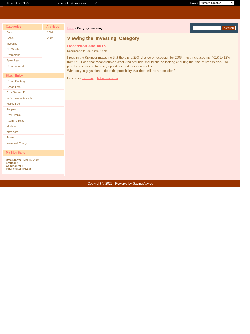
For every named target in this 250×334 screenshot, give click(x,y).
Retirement (13, 54)
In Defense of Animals (19, 98)
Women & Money (17, 143)
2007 (50, 37)
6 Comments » (107, 78)
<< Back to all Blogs (17, 2)
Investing (12, 43)
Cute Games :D (16, 92)
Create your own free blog (82, 2)
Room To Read (15, 120)
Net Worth (13, 49)
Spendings (13, 60)
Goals (10, 37)
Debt (9, 32)
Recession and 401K (86, 46)
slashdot (12, 126)
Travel (10, 137)
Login (59, 2)
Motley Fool (13, 103)
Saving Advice (143, 183)
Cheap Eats (14, 86)
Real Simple (14, 114)
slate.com (12, 131)
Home (70, 28)
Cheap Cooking (16, 81)
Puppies (11, 109)
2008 (50, 32)
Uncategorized (15, 66)
